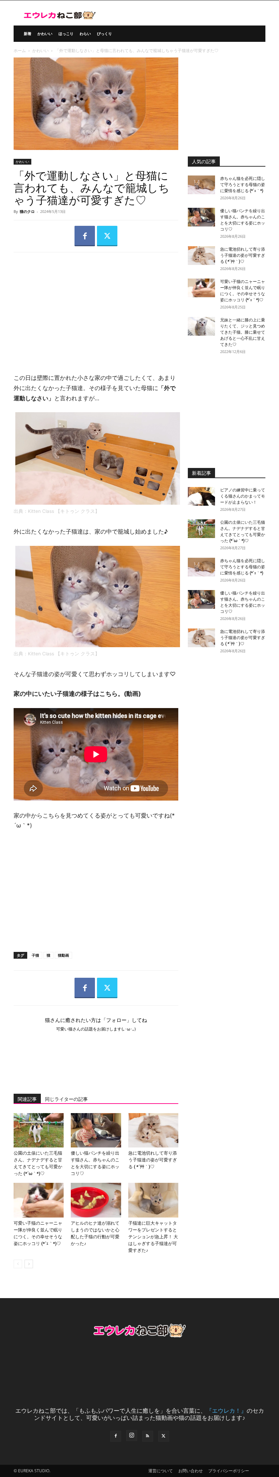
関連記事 (27, 1099)
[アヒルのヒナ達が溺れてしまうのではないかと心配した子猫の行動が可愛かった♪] (96, 1200)
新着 (27, 33)
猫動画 (63, 955)
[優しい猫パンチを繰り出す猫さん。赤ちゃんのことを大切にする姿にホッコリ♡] (96, 1130)
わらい (85, 33)
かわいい (44, 33)
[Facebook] (85, 236)
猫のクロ (27, 211)
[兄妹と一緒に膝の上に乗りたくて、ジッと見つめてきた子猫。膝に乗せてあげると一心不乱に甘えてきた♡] (201, 326)
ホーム (20, 50)
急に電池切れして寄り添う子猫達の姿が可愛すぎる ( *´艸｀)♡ (152, 1160)
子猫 (35, 955)
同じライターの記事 (66, 1099)
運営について (160, 1471)
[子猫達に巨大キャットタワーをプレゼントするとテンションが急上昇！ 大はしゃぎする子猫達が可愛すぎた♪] (153, 1200)
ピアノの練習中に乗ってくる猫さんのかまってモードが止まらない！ (242, 496)
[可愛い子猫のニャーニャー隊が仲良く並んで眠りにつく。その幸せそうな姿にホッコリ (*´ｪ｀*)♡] (39, 1200)
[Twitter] (107, 236)
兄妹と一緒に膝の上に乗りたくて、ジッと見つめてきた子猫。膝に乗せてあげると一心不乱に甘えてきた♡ (242, 332)
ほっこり (66, 33)
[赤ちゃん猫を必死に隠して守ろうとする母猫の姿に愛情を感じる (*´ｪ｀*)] (201, 184)
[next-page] (28, 1264)
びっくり (104, 33)
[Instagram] (131, 1435)
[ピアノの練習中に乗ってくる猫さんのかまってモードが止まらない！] (201, 496)
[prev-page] (18, 1264)
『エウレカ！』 (226, 1410)
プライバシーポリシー (228, 1471)
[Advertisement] (96, 307)
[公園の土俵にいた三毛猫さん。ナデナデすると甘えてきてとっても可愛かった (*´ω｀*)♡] (39, 1130)
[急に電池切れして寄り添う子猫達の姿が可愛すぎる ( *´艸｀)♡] (153, 1130)
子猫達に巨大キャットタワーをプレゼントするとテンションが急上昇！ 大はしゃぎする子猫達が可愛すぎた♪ (153, 1237)
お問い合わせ (190, 1471)
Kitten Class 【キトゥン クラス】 (64, 511)
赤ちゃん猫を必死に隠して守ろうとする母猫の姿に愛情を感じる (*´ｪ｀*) (242, 184)
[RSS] (147, 1436)
